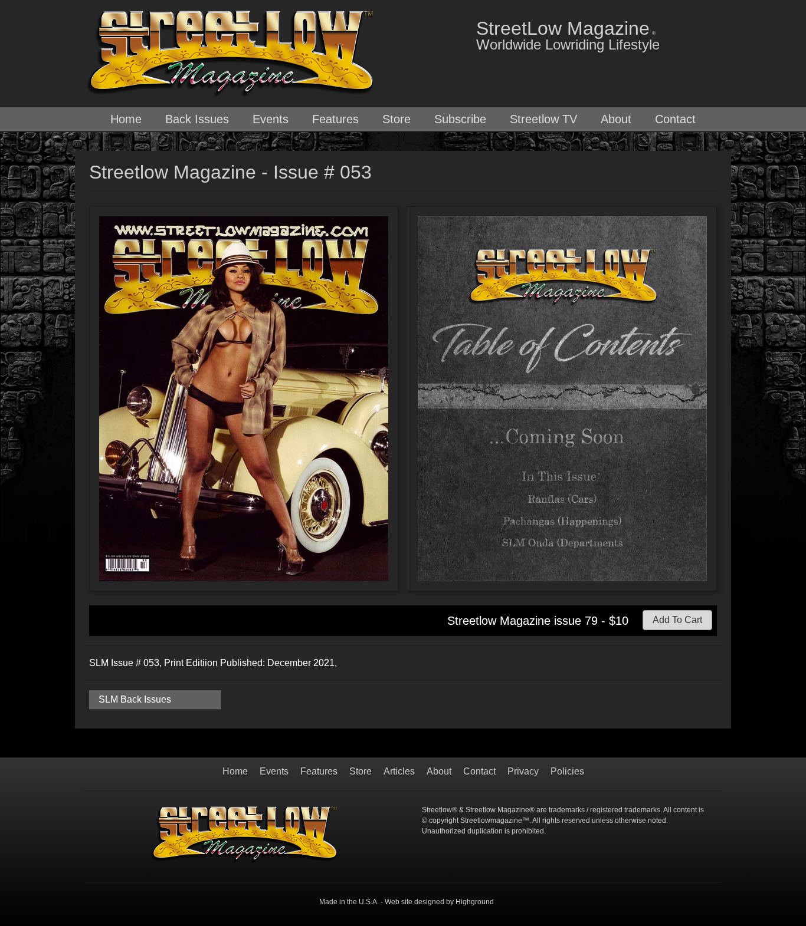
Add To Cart (677, 620)
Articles (399, 771)
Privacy (523, 771)
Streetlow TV (543, 119)
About (616, 119)
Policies (567, 771)
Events (271, 119)
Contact (675, 119)
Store (396, 119)
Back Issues (197, 119)
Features (335, 119)
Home (126, 119)
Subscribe (460, 119)
